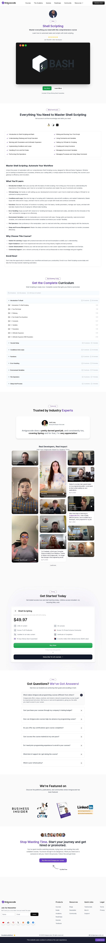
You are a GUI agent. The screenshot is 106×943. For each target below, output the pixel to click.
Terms (102, 907)
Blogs (71, 907)
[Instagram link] (13, 923)
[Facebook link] (33, 923)
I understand (100, 940)
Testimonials (88, 907)
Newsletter (72, 910)
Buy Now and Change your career (53, 860)
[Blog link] (23, 923)
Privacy (102, 910)
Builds (57, 910)
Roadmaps (59, 917)
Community (73, 913)
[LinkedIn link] (28, 923)
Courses (58, 907)
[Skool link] (8, 923)
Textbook (59, 923)
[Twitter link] (18, 923)
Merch (86, 910)
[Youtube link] (3, 923)
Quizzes (58, 920)
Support (87, 913)
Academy (59, 913)
